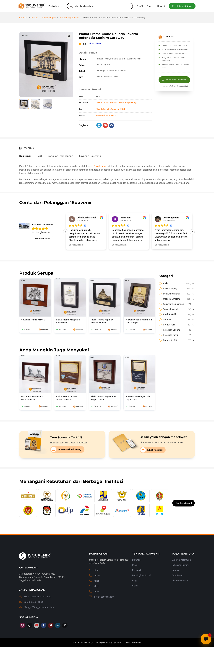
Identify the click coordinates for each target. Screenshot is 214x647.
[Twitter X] (65, 625)
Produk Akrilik (177, 314)
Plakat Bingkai (49, 17)
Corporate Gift (177, 340)
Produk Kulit (177, 324)
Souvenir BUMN (118, 109)
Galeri (135, 585)
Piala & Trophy (177, 288)
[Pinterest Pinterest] (50, 625)
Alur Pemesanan (180, 580)
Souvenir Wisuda (177, 309)
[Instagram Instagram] (22, 625)
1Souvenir (84, 642)
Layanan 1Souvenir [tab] (90, 156)
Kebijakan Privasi (180, 565)
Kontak (175, 570)
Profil (134, 565)
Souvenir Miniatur (177, 293)
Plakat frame (100, 166)
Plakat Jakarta (103, 109)
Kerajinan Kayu (177, 335)
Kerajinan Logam (177, 330)
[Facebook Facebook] (43, 625)
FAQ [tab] (39, 156)
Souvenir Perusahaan (177, 304)
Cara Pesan (177, 575)
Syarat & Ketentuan (181, 560)
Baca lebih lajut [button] (76, 244)
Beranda (23, 17)
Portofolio (54, 6)
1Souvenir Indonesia (106, 115)
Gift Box (177, 319)
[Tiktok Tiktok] (29, 625)
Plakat (34, 17)
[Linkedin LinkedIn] (57, 625)
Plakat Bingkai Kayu (69, 17)
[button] (182, 6)
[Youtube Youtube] (36, 625)
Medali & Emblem (177, 299)
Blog (134, 580)
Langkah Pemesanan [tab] (60, 156)
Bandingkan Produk (141, 575)
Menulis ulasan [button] (42, 238)
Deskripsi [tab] (25, 156)
